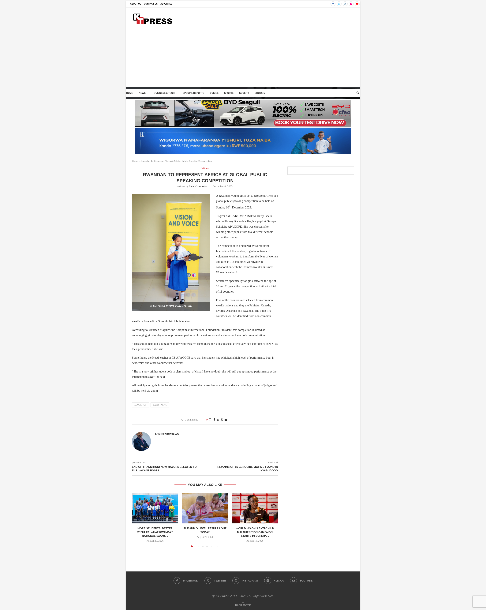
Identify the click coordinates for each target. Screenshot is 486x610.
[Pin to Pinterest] (222, 419)
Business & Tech (164, 93)
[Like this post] (210, 419)
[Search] (358, 93)
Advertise (166, 4)
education (140, 405)
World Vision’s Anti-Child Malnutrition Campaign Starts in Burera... (255, 532)
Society (244, 93)
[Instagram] (345, 3)
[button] (137, 520)
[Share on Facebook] (214, 419)
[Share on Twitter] (218, 420)
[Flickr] (351, 3)
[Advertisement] (243, 58)
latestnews (160, 405)
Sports (229, 93)
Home (129, 93)
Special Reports (193, 93)
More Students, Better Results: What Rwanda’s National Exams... (155, 532)
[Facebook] (333, 3)
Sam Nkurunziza (198, 186)
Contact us (151, 4)
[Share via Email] (226, 419)
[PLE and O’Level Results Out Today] (205, 508)
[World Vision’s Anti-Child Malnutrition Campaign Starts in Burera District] (255, 508)
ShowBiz (260, 93)
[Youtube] (357, 3)
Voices (214, 93)
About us (135, 4)
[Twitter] (339, 3)
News (142, 93)
